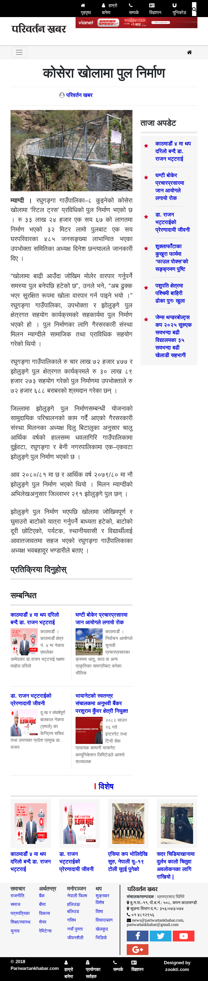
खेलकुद (102, 929)
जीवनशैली (75, 937)
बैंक (42, 895)
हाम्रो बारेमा (109, 9)
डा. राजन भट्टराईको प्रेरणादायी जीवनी (172, 222)
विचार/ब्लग (104, 920)
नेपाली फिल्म (77, 895)
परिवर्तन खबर (79, 95)
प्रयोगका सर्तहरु (93, 973)
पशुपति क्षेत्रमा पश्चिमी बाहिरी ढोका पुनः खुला (170, 293)
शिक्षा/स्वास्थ (20, 922)
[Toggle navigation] (19, 52)
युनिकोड (179, 12)
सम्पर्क (134, 12)
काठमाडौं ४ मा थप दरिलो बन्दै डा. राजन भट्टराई (173, 151)
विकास (44, 913)
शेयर (42, 922)
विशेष (106, 786)
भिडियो (101, 937)
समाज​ (15, 904)
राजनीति (17, 895)
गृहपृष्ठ (86, 12)
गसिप (71, 920)
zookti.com (177, 969)
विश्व (99, 911)
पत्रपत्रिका (20, 913)
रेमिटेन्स (45, 931)
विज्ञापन (155, 12)
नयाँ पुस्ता (75, 929)
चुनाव (15, 931)
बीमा (42, 904)
